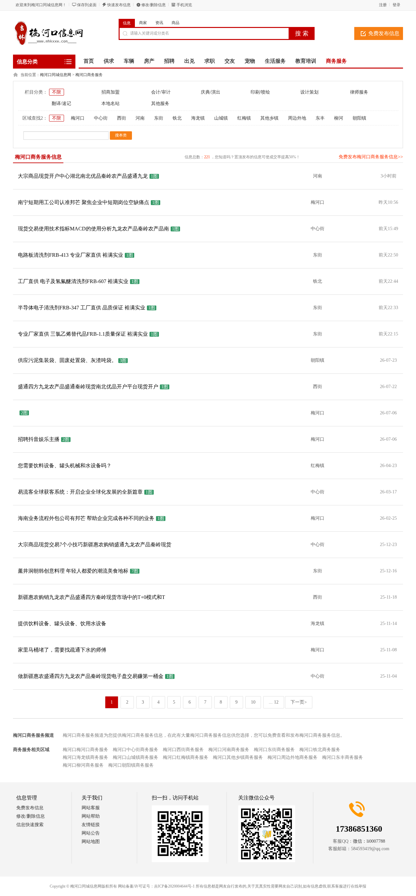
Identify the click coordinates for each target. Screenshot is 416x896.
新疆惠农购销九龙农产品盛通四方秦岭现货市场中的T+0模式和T (91, 597)
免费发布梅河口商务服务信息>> (371, 156)
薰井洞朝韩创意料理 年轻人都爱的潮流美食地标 (73, 571)
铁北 (177, 118)
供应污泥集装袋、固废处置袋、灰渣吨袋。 (67, 360)
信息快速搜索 (30, 824)
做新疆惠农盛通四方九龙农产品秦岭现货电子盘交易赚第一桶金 (90, 676)
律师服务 (359, 92)
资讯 (159, 22)
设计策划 (309, 92)
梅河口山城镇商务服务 (135, 757)
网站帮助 (91, 816)
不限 (56, 92)
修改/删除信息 (153, 5)
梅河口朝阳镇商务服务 (131, 765)
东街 (158, 118)
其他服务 (160, 103)
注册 (383, 5)
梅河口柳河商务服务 (83, 765)
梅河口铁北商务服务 (319, 749)
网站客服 (91, 807)
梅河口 (77, 118)
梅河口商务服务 (89, 74)
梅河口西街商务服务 (183, 749)
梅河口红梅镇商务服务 (185, 757)
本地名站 (110, 103)
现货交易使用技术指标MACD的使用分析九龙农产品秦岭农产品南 (93, 228)
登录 (396, 5)
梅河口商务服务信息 (38, 157)
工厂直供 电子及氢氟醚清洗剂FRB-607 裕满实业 (73, 281)
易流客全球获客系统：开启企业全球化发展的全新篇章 (80, 492)
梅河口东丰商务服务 (342, 757)
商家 (143, 22)
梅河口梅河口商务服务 (85, 749)
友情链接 (91, 824)
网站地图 (91, 841)
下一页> (299, 702)
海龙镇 (198, 118)
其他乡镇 (269, 118)
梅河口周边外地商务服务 (292, 757)
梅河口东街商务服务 (274, 749)
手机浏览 (184, 5)
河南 (140, 118)
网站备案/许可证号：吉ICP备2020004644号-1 (156, 886)
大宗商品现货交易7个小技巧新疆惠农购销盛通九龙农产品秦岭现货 (94, 544)
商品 (175, 22)
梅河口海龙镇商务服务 (85, 757)
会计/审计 (161, 92)
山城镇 (221, 118)
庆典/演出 (210, 92)
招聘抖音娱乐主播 (38, 439)
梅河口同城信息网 (55, 74)
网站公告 (91, 833)
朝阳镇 (359, 118)
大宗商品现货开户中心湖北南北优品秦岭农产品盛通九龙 (83, 176)
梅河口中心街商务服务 (135, 749)
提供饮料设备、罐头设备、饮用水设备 (62, 623)
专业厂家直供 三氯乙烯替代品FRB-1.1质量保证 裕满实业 (83, 334)
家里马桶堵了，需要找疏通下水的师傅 (62, 650)
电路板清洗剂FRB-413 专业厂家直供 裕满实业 (70, 255)
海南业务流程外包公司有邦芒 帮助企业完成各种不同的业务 (86, 518)
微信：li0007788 (369, 841)
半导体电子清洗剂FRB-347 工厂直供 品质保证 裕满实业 (81, 307)
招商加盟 (110, 92)
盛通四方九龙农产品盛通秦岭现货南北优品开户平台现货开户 (88, 386)
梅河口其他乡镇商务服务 (238, 757)
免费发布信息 (383, 33)
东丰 (320, 118)
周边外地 (297, 118)
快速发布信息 (119, 5)
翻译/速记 (61, 103)
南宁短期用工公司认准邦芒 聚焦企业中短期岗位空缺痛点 (83, 202)
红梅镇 (244, 118)
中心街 (101, 118)
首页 (89, 61)
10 (253, 702)
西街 (121, 118)
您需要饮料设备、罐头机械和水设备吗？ (64, 465)
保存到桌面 (87, 5)
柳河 (338, 118)
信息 (127, 23)
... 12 (274, 702)
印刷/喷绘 (260, 92)
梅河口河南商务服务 (228, 749)
